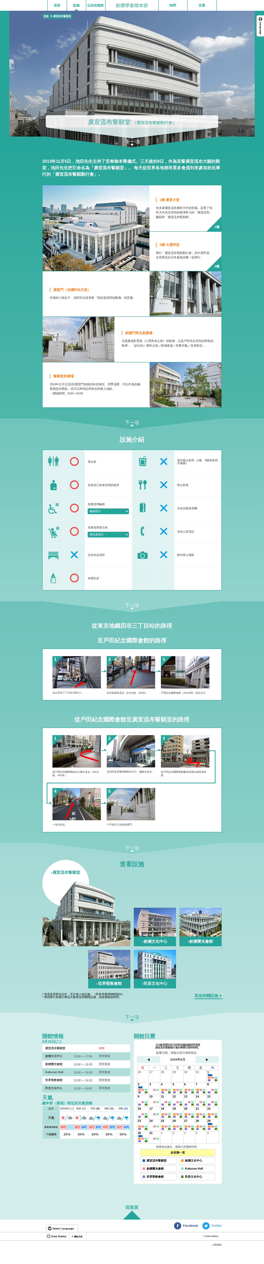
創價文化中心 (193, 1160)
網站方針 (78, 1236)
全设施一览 (178, 1152)
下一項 (132, 141)
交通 (202, 5)
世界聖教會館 (155, 1176)
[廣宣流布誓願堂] (86, 913)
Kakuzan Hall (194, 1168)
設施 (76, 5)
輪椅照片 (95, 511)
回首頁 (132, 1207)
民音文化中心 (193, 1176)
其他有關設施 (206, 996)
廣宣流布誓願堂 (157, 1160)
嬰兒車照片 (97, 534)
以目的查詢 (95, 5)
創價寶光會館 (155, 1168)
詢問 (173, 5)
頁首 (57, 5)
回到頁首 (216, 1245)
